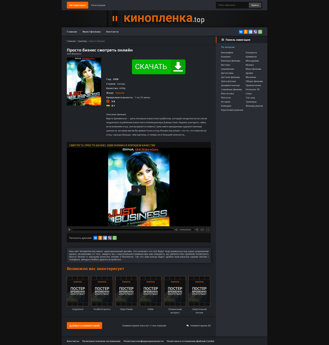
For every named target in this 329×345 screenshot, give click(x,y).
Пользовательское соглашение (101, 341)
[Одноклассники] (246, 32)
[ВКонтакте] (241, 32)
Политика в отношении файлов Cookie (190, 341)
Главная (72, 31)
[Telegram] (250, 32)
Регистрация (98, 5)
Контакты (112, 31)
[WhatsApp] (260, 32)
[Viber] (255, 32)
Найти (255, 5)
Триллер (119, 92)
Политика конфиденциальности (144, 341)
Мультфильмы (92, 31)
